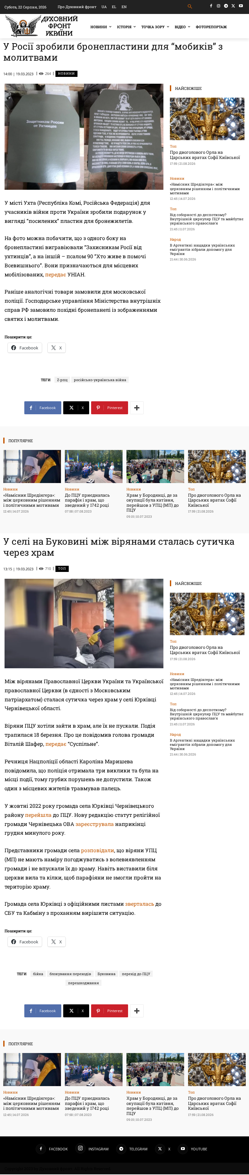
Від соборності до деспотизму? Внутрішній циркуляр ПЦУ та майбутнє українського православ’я (206, 218)
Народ (175, 239)
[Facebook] (211, 6)
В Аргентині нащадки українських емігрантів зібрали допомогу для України (202, 249)
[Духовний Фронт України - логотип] (41, 26)
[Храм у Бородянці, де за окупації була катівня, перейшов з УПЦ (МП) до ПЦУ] (155, 466)
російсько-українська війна (100, 379)
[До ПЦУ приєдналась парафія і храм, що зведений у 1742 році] (94, 466)
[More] (137, 407)
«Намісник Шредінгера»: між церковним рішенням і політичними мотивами (205, 188)
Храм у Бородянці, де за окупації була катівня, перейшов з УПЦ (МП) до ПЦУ (152, 502)
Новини (66, 73)
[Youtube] (240, 6)
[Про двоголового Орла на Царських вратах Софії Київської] (207, 119)
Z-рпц (62, 379)
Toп (173, 146)
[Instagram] (218, 6)
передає (55, 274)
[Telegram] (226, 6)
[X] (233, 6)
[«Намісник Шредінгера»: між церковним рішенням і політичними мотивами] (32, 466)
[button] (190, 6)
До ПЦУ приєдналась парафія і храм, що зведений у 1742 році (87, 500)
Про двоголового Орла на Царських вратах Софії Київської (205, 154)
